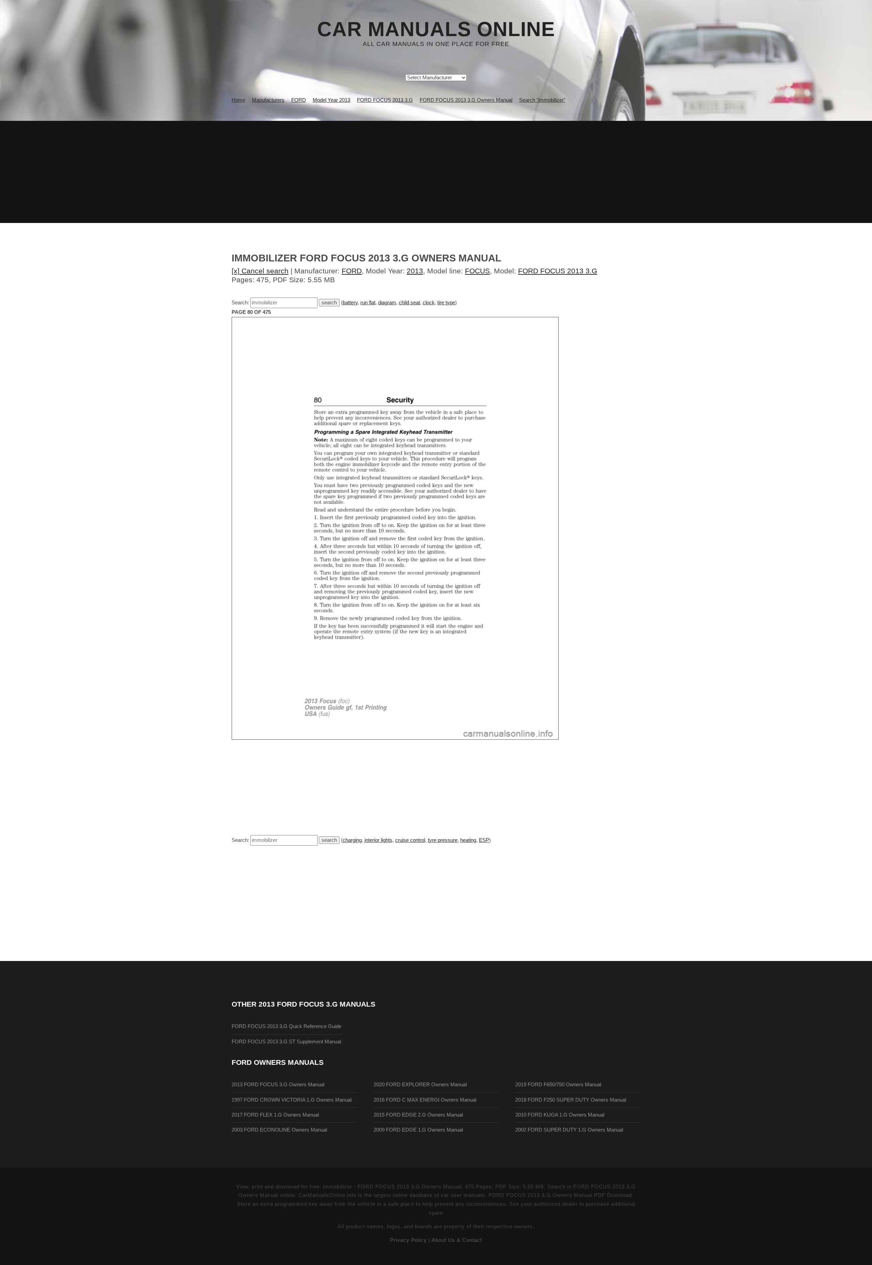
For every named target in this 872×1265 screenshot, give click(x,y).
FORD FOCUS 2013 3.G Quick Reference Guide (286, 1026)
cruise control (410, 840)
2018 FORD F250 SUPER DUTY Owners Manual (570, 1100)
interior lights (378, 840)
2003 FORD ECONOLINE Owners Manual (279, 1130)
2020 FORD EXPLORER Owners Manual (420, 1084)
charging (352, 840)
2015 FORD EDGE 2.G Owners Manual (418, 1115)
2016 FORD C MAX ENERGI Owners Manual (425, 1100)
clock (429, 302)
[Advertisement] (436, 172)
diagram (387, 302)
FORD (352, 271)
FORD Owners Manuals (278, 1062)
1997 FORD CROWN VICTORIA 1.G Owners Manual (292, 1100)
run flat (367, 302)
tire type (446, 302)
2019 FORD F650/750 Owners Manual (558, 1084)
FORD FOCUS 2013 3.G (557, 271)
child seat (409, 302)
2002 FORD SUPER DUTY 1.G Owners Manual (569, 1130)
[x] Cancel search (260, 271)
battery (350, 302)
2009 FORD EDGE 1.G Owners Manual (418, 1130)
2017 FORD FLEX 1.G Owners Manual (275, 1115)
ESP (484, 840)
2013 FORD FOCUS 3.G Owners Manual (278, 1084)
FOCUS (477, 271)
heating (468, 840)
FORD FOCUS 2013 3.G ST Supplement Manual (286, 1041)
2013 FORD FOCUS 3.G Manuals (317, 1004)
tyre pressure (442, 840)
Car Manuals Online (436, 29)
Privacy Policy (408, 1240)
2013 (415, 271)
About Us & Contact (457, 1240)
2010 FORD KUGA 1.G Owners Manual (559, 1115)
